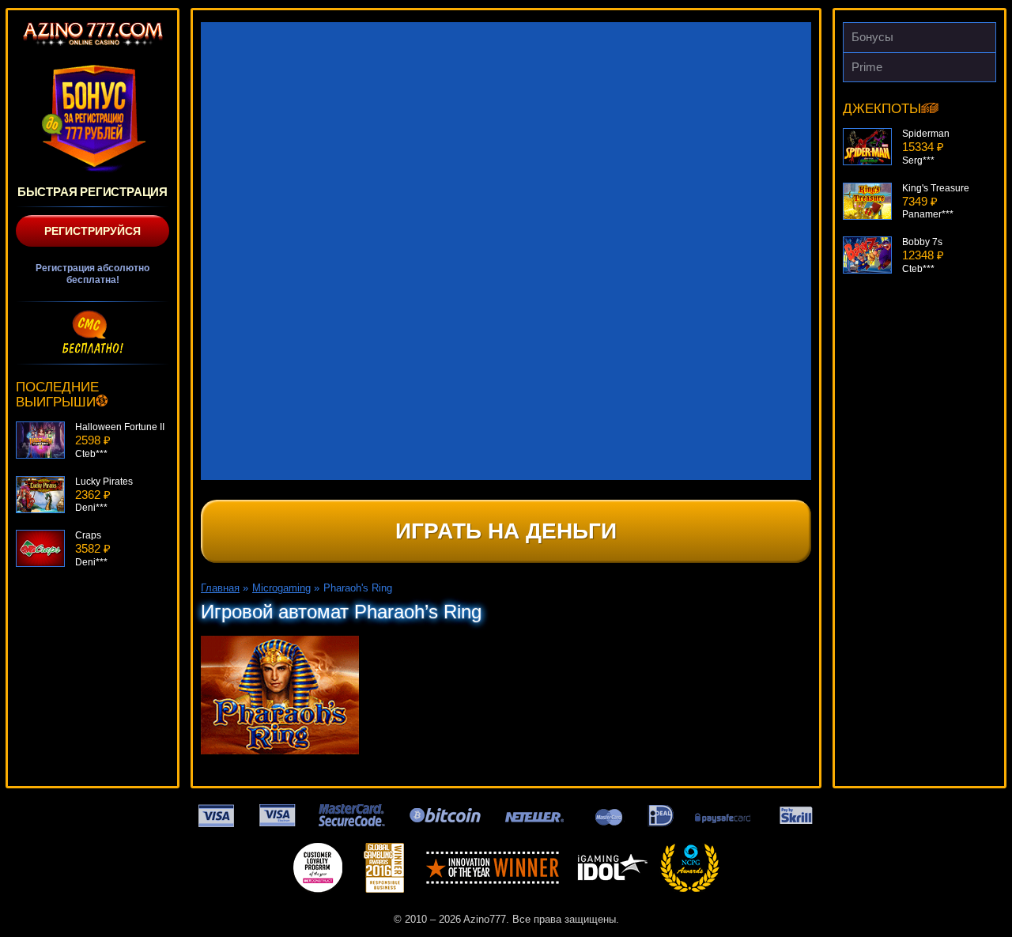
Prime (867, 67)
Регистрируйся (92, 231)
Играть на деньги (506, 531)
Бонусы (872, 36)
